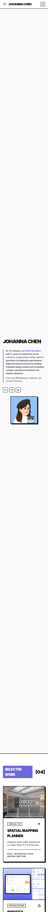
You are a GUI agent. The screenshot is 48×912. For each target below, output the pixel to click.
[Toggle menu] (43, 4)
